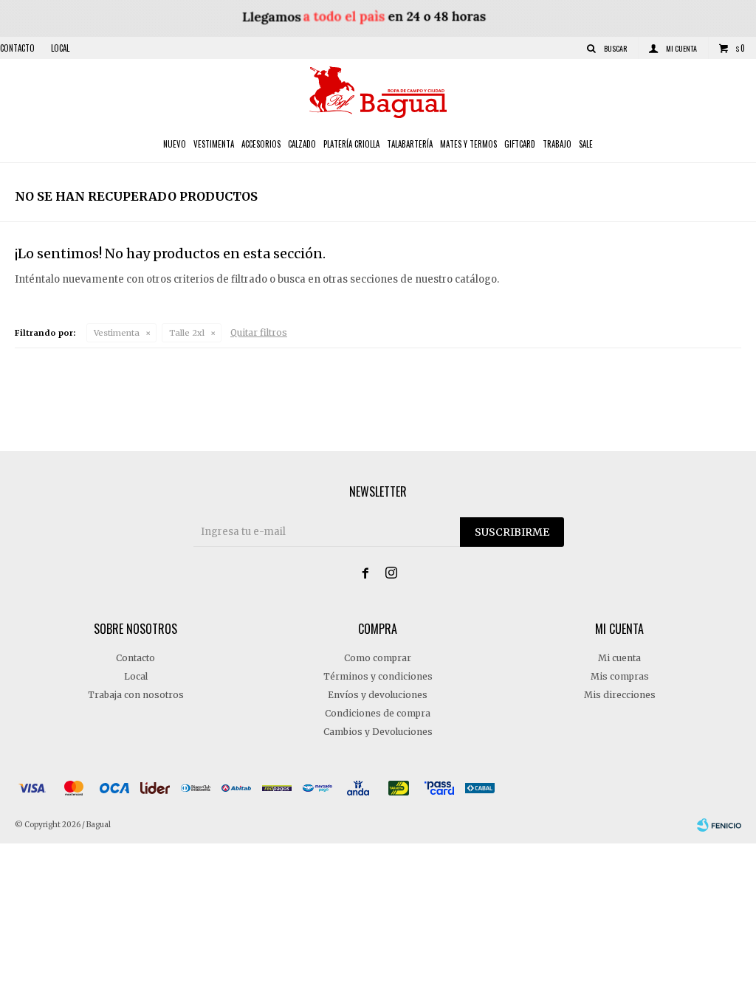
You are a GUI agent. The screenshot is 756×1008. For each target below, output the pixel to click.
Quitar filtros (258, 332)
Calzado (302, 144)
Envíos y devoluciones (377, 694)
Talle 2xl (187, 333)
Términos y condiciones (378, 676)
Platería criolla (351, 144)
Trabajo (557, 144)
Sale (586, 144)
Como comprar (377, 657)
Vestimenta (213, 144)
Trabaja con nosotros (136, 694)
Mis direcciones (620, 694)
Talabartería (410, 144)
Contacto (17, 48)
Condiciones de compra (377, 713)
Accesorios (261, 144)
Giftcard (519, 144)
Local (60, 48)
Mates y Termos (468, 144)
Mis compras (620, 676)
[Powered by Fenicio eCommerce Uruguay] (719, 825)
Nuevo (174, 144)
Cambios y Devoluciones (378, 731)
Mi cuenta (619, 657)
